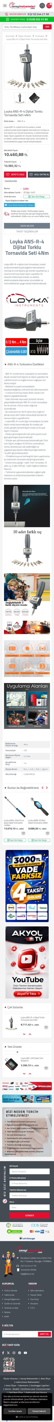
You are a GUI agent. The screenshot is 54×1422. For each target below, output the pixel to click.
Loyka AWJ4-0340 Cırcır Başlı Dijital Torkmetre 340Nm (14, 822)
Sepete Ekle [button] (17, 174)
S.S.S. (32, 1307)
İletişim (7, 1312)
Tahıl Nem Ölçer (15, 1392)
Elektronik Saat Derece (36, 1392)
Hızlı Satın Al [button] (41, 174)
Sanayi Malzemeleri (29, 1378)
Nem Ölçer (46, 1378)
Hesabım (34, 1303)
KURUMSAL (8, 1284)
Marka (7, 188)
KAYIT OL (44, 1334)
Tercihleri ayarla (15, 1411)
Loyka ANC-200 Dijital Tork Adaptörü (32, 1056)
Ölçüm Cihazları (10, 1378)
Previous (42, 788)
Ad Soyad (14, 1165)
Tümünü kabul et (39, 1411)
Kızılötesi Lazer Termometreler (35, 1388)
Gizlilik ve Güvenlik (12, 1303)
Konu (12, 1201)
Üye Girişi (34, 1299)
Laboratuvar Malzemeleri (27, 1381)
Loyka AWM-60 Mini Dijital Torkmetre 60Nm (38, 821)
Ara (47, 26)
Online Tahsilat (10, 1290)
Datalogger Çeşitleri (40, 1385)
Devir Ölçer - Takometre (17, 1385)
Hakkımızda (9, 1294)
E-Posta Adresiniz (18, 1177)
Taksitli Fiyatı (10, 161)
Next (47, 788)
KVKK (6, 1316)
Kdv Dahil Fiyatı (11, 150)
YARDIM (32, 1284)
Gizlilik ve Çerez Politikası (28, 1417)
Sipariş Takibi (36, 1294)
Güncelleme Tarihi (12, 192)
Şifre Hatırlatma (37, 1290)
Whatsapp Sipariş (29, 19)
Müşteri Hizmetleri (29, 14)
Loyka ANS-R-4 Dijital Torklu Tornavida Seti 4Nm (33, 1017)
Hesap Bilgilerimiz (12, 1299)
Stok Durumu (10, 196)
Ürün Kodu (9, 121)
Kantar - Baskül (12, 1388)
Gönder (29, 1215)
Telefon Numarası (18, 1189)
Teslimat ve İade (11, 1307)
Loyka (26, 188)
